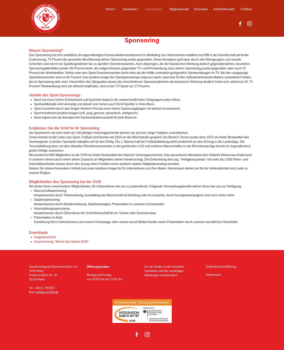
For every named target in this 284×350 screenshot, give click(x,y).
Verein (109, 9)
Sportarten (130, 9)
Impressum (213, 274)
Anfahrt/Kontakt (223, 9)
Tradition (246, 9)
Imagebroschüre (45, 237)
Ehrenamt (200, 9)
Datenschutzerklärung (221, 266)
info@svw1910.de (47, 292)
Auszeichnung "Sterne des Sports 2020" (61, 241)
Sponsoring (153, 9)
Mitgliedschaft (178, 9)
